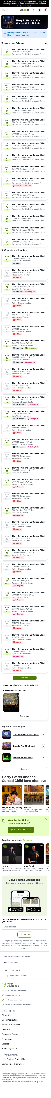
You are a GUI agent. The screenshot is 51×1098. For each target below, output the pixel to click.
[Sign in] (40, 10)
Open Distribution (10, 1020)
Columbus (20, 43)
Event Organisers (9, 1048)
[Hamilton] (34, 799)
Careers (5, 1044)
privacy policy (38, 943)
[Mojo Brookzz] (34, 857)
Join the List (24, 934)
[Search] (34, 10)
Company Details (40, 1074)
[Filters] (46, 43)
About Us (6, 1015)
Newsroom (7, 1039)
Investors (6, 1029)
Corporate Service (10, 1034)
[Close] (46, 819)
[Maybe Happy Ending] (12, 799)
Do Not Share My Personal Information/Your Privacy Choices (23, 1082)
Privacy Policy (18, 1077)
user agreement (8, 943)
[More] (45, 17)
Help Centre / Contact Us (13, 1059)
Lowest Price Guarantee (13, 1064)
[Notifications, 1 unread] (45, 10)
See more (25, 769)
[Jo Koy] (12, 857)
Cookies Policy (31, 1077)
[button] (9, 10)
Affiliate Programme (11, 1024)
